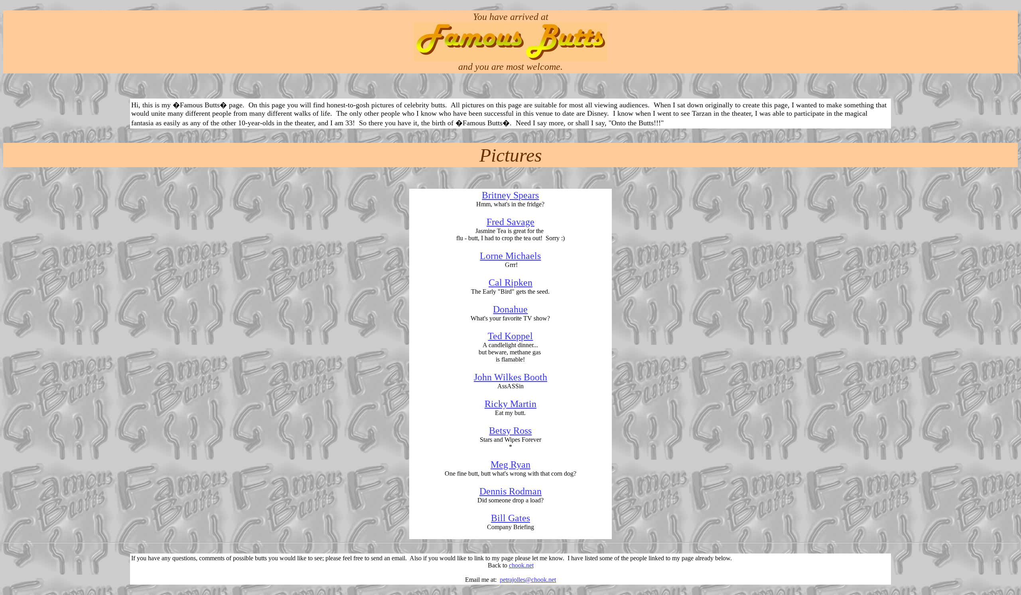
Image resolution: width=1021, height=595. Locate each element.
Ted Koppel (510, 336)
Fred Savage (510, 222)
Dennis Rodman (510, 491)
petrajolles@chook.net (528, 579)
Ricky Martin (510, 404)
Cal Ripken (510, 282)
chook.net (521, 565)
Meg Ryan (510, 464)
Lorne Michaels (510, 256)
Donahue (510, 309)
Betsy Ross (510, 430)
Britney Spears (510, 195)
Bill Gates (510, 518)
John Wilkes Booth (510, 377)
